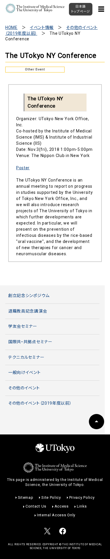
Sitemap (25, 497)
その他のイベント (24, 388)
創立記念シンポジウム (29, 295)
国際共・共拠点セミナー (30, 341)
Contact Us (36, 506)
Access (62, 506)
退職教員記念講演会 (27, 311)
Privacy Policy (82, 497)
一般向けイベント (24, 372)
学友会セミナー (22, 326)
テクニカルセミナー (26, 357)
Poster (23, 167)
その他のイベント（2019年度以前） (40, 403)
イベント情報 (42, 27)
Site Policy (51, 497)
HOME (11, 27)
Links (82, 506)
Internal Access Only (56, 515)
